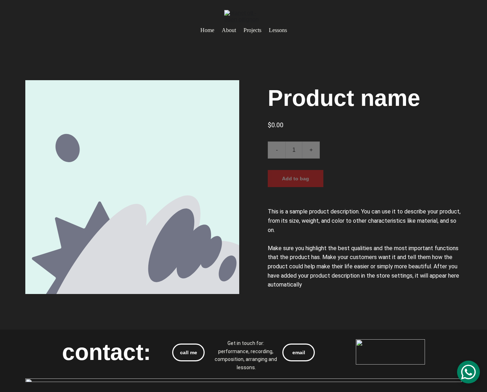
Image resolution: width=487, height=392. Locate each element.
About (229, 30)
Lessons (278, 30)
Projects (252, 30)
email (298, 352)
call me (188, 352)
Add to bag (295, 178)
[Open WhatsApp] (468, 372)
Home (207, 30)
